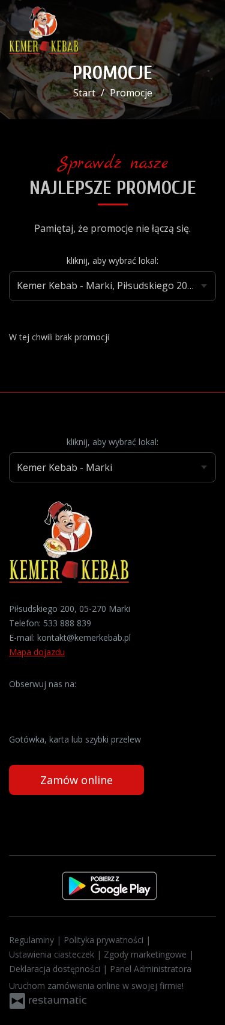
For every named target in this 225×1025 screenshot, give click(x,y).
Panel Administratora (150, 968)
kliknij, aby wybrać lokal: (112, 260)
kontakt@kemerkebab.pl (84, 637)
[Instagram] (42, 702)
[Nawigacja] (203, 30)
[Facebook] (19, 702)
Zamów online (76, 780)
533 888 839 (67, 623)
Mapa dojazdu (37, 652)
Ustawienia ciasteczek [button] (53, 954)
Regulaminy (32, 940)
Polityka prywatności (105, 940)
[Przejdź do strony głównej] (44, 30)
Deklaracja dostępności (56, 968)
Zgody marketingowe (146, 954)
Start (84, 92)
